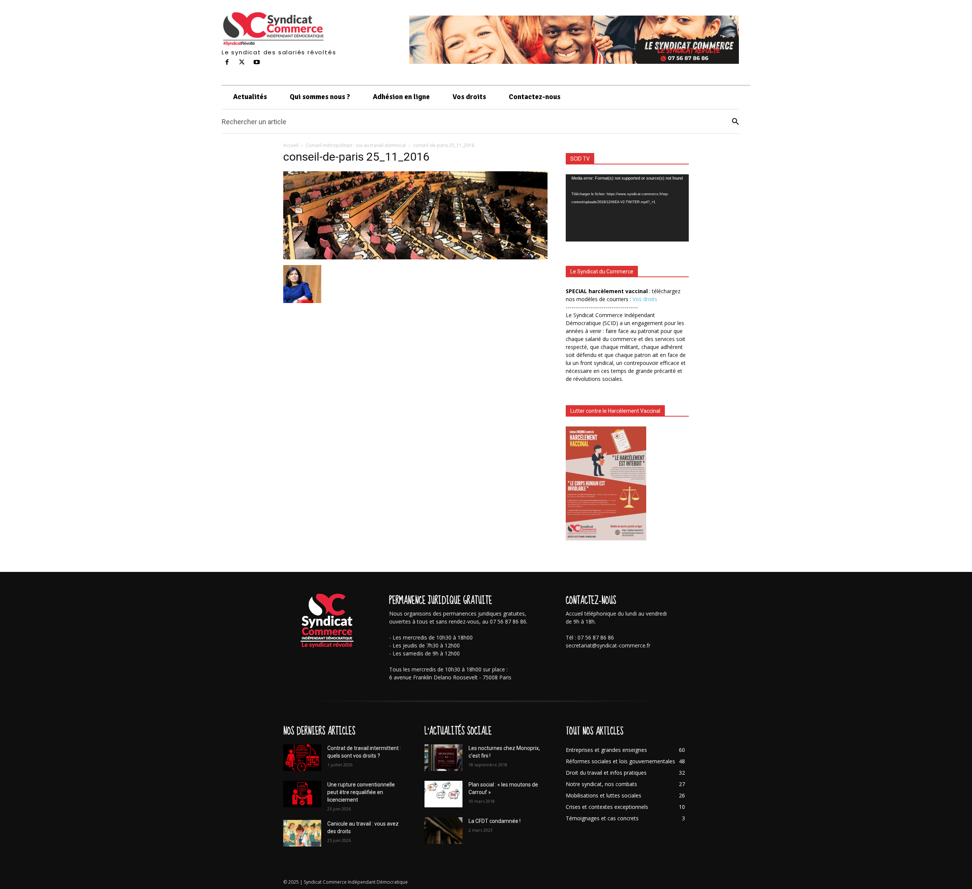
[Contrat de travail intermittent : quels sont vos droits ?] (302, 757)
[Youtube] (256, 62)
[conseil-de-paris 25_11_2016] (415, 257)
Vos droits (645, 299)
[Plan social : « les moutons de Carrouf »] (443, 794)
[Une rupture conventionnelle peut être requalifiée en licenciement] (302, 794)
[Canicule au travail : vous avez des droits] (302, 833)
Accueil (290, 145)
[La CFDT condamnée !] (443, 830)
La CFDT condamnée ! (495, 821)
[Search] (735, 122)
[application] (627, 208)
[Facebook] (227, 62)
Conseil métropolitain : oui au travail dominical (356, 145)
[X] (242, 62)
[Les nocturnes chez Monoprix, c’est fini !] (443, 757)
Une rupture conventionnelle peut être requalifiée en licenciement (361, 792)
